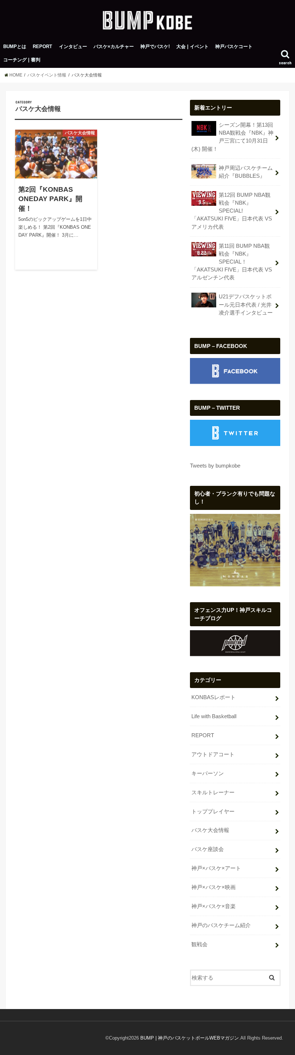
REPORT (42, 46)
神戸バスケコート (234, 46)
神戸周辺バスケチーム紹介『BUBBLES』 (246, 172)
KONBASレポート (213, 697)
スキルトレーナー (213, 792)
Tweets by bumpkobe (215, 466)
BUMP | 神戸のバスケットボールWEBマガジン (189, 1038)
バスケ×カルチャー (114, 46)
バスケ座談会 (207, 849)
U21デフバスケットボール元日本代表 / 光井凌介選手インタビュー (246, 304)
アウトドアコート (213, 754)
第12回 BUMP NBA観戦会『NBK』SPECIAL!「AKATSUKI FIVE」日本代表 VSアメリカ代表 (231, 211)
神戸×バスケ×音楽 (213, 906)
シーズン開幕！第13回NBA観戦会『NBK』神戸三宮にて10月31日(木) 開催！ (232, 137)
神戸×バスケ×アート (216, 868)
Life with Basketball (213, 716)
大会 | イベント (192, 46)
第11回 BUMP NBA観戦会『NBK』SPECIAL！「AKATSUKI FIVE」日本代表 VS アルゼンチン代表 (231, 262)
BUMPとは (14, 46)
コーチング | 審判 (21, 59)
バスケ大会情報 (210, 830)
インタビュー (73, 46)
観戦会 (199, 944)
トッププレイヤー (213, 811)
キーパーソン (207, 773)
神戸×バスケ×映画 (213, 887)
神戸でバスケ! (155, 46)
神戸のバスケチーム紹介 (221, 925)
